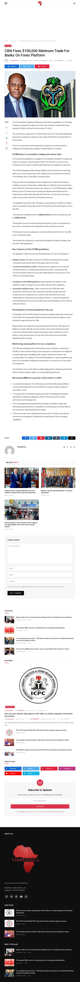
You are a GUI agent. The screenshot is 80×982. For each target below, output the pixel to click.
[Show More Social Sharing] (52, 66)
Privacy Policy (52, 811)
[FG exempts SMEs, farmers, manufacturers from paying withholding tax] (9, 630)
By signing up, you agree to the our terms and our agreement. (40, 811)
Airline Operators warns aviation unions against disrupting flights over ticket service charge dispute (21, 524)
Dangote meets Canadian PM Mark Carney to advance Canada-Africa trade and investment (20, 491)
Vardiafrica (15, 60)
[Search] (74, 3)
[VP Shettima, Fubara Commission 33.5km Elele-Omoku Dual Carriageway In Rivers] (9, 752)
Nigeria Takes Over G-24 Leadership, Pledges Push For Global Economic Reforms (44, 617)
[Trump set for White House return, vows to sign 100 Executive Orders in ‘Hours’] (9, 651)
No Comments (59, 60)
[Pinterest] (7, 143)
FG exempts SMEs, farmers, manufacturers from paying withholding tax (40, 628)
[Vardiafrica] (40, 3)
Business (8, 45)
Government (10, 707)
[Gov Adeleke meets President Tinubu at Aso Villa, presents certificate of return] (9, 742)
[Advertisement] (40, 23)
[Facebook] (7, 128)
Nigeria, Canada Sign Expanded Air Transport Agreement (56, 491)
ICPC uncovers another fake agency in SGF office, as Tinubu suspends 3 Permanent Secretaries (39, 715)
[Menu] (6, 3)
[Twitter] (7, 133)
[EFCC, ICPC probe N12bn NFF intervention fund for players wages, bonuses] (9, 732)
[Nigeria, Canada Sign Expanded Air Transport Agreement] (58, 478)
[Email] (7, 148)
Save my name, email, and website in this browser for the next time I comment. (37, 587)
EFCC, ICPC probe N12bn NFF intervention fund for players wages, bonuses (41, 730)
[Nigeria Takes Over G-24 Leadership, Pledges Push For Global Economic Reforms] (9, 619)
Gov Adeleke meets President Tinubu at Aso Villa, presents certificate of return (42, 740)
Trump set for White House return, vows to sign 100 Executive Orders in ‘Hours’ (43, 649)
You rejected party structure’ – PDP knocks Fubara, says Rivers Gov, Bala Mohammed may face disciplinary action (45, 639)
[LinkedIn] (7, 138)
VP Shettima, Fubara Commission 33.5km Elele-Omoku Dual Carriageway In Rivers (44, 750)
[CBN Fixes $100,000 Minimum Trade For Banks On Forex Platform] (40, 94)
